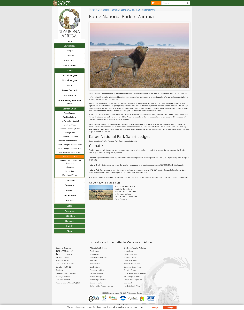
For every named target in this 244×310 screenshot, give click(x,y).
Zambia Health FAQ (70, 137)
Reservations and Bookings (66, 273)
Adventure (69, 211)
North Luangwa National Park (70, 148)
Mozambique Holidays (98, 280)
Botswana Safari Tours (132, 267)
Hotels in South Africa (132, 286)
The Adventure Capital (69, 121)
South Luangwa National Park (69, 145)
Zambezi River (70, 95)
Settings (154, 307)
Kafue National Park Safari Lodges (116, 141)
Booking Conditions (63, 276)
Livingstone (69, 167)
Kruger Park (94, 254)
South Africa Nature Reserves (135, 273)
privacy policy (118, 307)
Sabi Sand (128, 283)
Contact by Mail (63, 257)
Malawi (69, 190)
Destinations (69, 46)
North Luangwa (69, 80)
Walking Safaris (69, 117)
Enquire (157, 3)
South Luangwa (69, 75)
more (125, 199)
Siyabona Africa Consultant (103, 177)
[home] (61, 3)
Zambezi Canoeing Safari (69, 129)
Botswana (69, 185)
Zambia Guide (69, 109)
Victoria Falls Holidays (98, 257)
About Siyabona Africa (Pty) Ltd (68, 283)
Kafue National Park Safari (104, 182)
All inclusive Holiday (134, 293)
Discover (69, 221)
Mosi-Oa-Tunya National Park (69, 102)
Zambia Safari (95, 267)
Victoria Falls (69, 65)
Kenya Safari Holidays (132, 264)
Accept (170, 307)
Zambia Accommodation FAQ (69, 141)
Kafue (69, 85)
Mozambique (70, 195)
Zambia (69, 70)
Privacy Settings (122, 304)
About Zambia (69, 113)
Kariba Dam (69, 171)
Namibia (70, 200)
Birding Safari (69, 133)
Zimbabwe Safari (96, 283)
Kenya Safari (95, 264)
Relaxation (70, 216)
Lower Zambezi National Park (70, 152)
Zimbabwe (69, 180)
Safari (69, 206)
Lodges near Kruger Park (133, 280)
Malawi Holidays (96, 276)
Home (69, 41)
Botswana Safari (130, 257)
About (69, 231)
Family (69, 226)
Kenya (70, 50)
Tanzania (69, 55)
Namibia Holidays (96, 273)
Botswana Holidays (97, 270)
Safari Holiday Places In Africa (101, 286)
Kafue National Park (70, 156)
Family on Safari (69, 125)
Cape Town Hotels (131, 261)
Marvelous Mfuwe (69, 175)
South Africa (69, 60)
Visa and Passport (63, 280)
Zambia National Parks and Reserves (69, 162)
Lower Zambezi (69, 90)
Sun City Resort (130, 270)
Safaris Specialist (130, 254)
